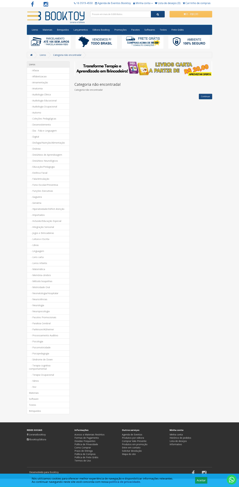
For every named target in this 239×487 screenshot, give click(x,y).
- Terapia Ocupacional (41, 374)
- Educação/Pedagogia (42, 166)
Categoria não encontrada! (67, 54)
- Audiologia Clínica (40, 94)
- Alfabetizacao (38, 76)
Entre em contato (131, 447)
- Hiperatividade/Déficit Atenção (46, 208)
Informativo (176, 444)
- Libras (34, 245)
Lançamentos (80, 29)
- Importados (37, 214)
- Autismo (35, 112)
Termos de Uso (82, 460)
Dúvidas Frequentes (84, 441)
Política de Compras (85, 454)
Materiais (47, 29)
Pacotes (135, 29)
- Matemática (37, 269)
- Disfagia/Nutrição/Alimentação (47, 142)
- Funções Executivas (41, 190)
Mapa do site (129, 454)
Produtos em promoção (134, 444)
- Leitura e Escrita (39, 239)
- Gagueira (35, 196)
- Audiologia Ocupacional (43, 106)
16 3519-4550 (84, 3)
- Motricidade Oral (39, 287)
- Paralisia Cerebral (40, 323)
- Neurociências (38, 299)
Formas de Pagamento (86, 437)
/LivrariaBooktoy (37, 434)
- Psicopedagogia (39, 353)
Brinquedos (63, 29)
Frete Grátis (177, 29)
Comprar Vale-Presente (134, 441)
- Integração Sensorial (41, 227)
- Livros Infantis (38, 263)
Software (34, 398)
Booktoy (54, 472)
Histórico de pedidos (180, 437)
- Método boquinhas (40, 281)
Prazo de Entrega (83, 450)
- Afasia (34, 70)
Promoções (120, 29)
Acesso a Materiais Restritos (89, 434)
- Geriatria (35, 202)
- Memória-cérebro (40, 275)
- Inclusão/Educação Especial (45, 221)
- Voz (32, 386)
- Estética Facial (38, 172)
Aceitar (201, 480)
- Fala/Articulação (39, 178)
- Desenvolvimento (40, 124)
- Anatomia (36, 88)
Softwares (149, 29)
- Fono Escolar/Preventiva (43, 184)
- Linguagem (36, 251)
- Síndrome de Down (41, 359)
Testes (163, 29)
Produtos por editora (133, 437)
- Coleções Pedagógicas (42, 118)
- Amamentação (38, 82)
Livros (35, 29)
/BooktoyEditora (37, 439)
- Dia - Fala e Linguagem (43, 130)
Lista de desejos (178, 441)
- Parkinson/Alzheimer (41, 329)
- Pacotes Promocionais (42, 317)
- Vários (34, 380)
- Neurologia (36, 305)
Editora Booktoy (101, 29)
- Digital (34, 136)
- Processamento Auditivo (43, 335)
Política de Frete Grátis (86, 457)
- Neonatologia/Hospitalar (43, 293)
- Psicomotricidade (40, 347)
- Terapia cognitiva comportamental (39, 367)
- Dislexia (34, 148)
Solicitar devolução (132, 450)
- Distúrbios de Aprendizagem (45, 154)
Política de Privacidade (86, 444)
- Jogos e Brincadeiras (41, 233)
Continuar (205, 96)
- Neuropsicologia (39, 311)
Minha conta (176, 434)
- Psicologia (36, 341)
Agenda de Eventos (132, 434)
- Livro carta (36, 257)
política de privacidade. (125, 482)
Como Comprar (82, 447)
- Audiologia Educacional (43, 100)
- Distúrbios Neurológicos (43, 160)
